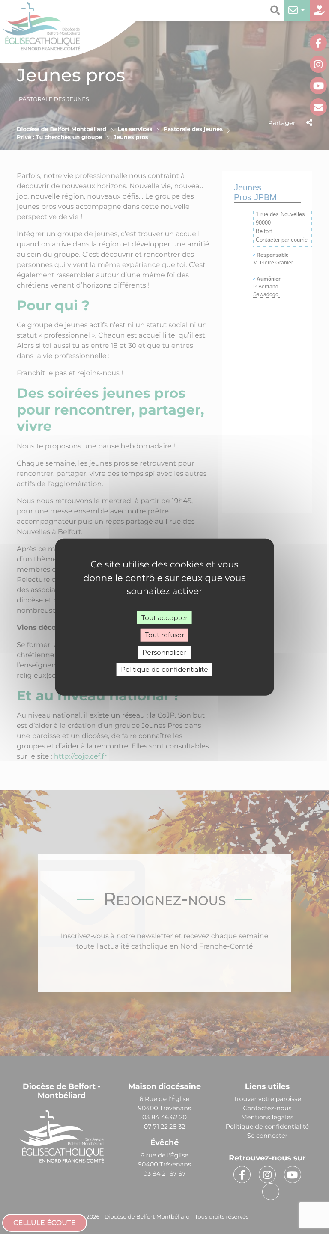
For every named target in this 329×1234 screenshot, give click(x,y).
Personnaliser (164, 652)
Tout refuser (164, 635)
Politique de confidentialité (164, 669)
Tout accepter (164, 617)
